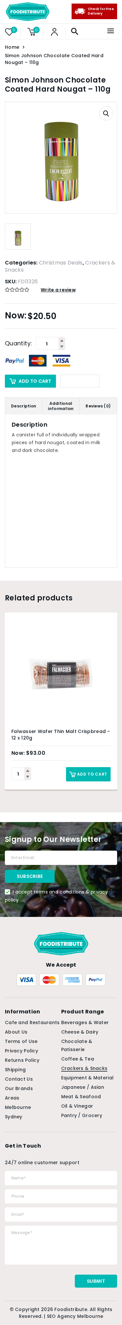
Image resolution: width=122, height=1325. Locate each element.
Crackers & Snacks (84, 1068)
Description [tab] (23, 406)
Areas (12, 1098)
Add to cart (35, 381)
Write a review (58, 290)
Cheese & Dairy (80, 1032)
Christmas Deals (61, 262)
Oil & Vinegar (77, 1106)
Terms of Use (21, 1041)
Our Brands (19, 1088)
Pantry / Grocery (81, 1115)
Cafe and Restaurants (32, 1022)
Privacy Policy (21, 1051)
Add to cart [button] (92, 774)
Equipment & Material (87, 1077)
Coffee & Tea (77, 1059)
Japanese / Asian (82, 1087)
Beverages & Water (85, 1022)
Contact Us (19, 1079)
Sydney (13, 1116)
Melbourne (18, 1107)
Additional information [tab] (61, 406)
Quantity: (18, 343)
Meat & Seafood (81, 1096)
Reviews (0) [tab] (98, 406)
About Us (16, 1032)
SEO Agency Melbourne (75, 1316)
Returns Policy (22, 1060)
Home (12, 47)
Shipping (15, 1069)
